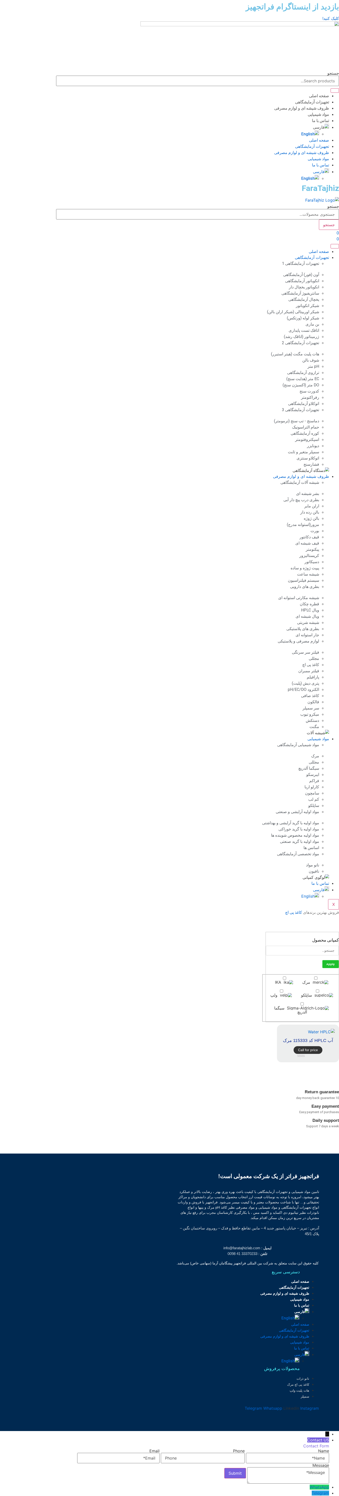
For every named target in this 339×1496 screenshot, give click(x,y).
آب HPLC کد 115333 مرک (308, 1040)
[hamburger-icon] (335, 246)
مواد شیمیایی (318, 114)
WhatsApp (319, 1487)
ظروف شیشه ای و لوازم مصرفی (301, 108)
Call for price (308, 1050)
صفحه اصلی (319, 95)
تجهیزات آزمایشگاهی (312, 102)
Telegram (320, 1493)
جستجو (333, 73)
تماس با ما (320, 120)
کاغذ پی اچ (293, 912)
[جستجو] (335, 90)
